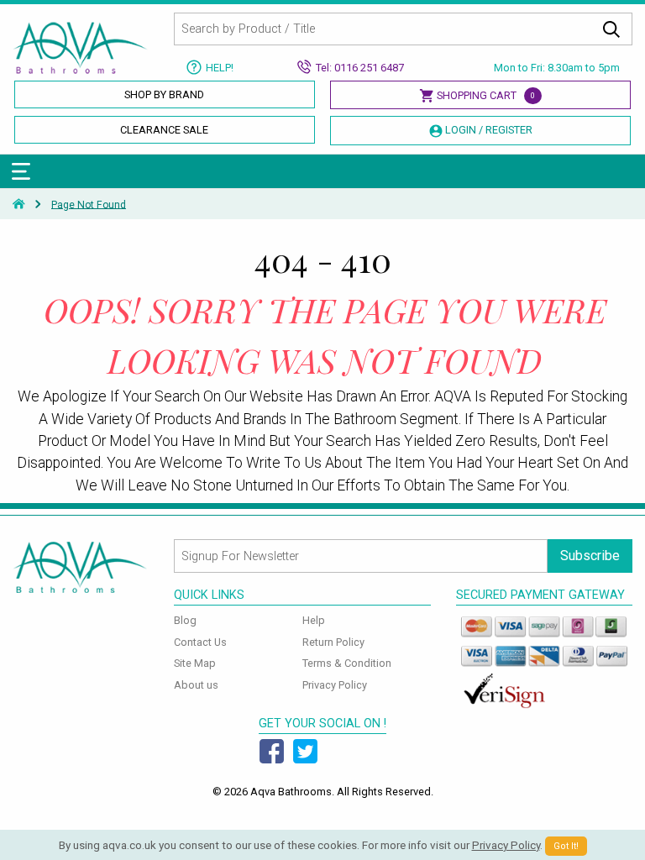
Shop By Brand (164, 94)
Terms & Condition (346, 663)
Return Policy (333, 642)
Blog (185, 620)
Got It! (566, 846)
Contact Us (200, 642)
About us (196, 685)
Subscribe (590, 556)
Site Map (195, 663)
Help (313, 620)
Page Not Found (88, 204)
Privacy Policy (334, 685)
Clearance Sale (164, 129)
